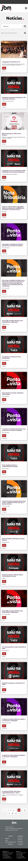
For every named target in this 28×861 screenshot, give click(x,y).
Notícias (20, 836)
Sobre (7, 838)
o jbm (6, 840)
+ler (4, 68)
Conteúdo (20, 838)
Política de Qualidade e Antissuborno (14, 828)
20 (12, 813)
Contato (20, 844)
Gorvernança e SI (9, 827)
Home (10, 836)
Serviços (10, 844)
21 (16, 813)
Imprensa (20, 839)
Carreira (20, 842)
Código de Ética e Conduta (11, 830)
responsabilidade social (10, 842)
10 (24, 810)
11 (9, 813)
